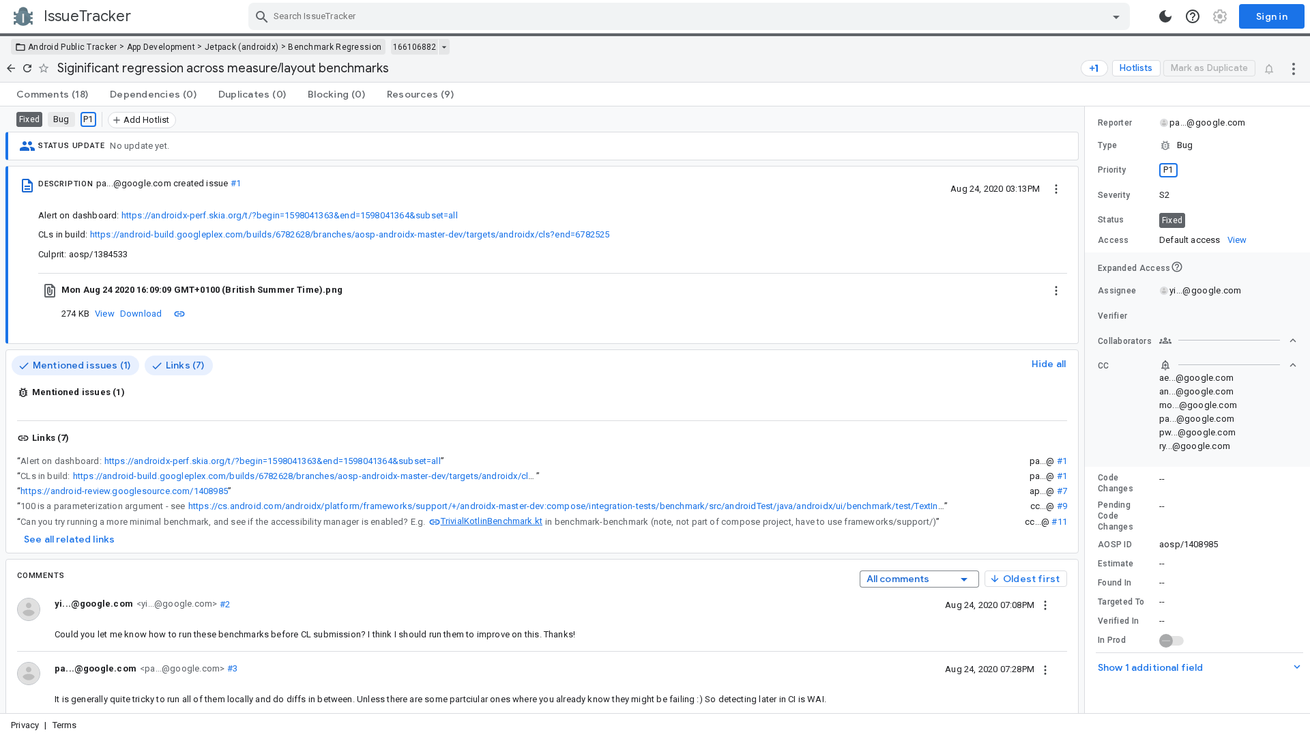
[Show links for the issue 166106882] (444, 47)
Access (1113, 240)
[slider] (1087, 409)
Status (1111, 220)
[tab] (52, 94)
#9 (1062, 506)
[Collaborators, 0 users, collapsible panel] (1228, 340)
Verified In (1118, 621)
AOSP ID (1115, 544)
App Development (161, 47)
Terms (65, 725)
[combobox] (691, 16)
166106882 (414, 47)
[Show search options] (1116, 16)
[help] (1192, 16)
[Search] (262, 16)
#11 (1059, 522)
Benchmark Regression (334, 47)
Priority (1112, 170)
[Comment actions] (1045, 605)
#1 (236, 183)
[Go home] (11, 68)
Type (1107, 145)
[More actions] (1294, 68)
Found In (1114, 583)
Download (141, 313)
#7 (1062, 491)
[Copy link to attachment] (179, 313)
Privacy (25, 725)
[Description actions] (1056, 188)
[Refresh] (27, 68)
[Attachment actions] (1056, 290)
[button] (1197, 145)
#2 (223, 603)
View (105, 313)
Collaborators (1125, 341)
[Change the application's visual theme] (1165, 16)
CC (1103, 366)
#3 (230, 668)
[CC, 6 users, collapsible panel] (1228, 365)
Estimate (1115, 563)
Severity (1114, 195)
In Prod (1112, 640)
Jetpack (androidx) (241, 47)
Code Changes (1115, 483)
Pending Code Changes (1115, 516)
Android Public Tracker (72, 47)
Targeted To (1121, 602)
